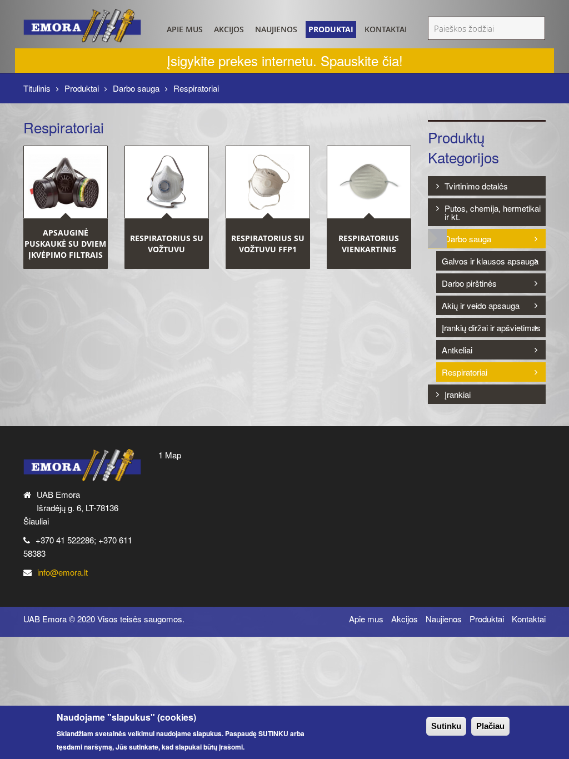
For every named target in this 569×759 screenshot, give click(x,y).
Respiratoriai (464, 372)
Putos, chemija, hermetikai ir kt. (493, 212)
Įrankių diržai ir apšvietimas (491, 327)
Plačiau (490, 726)
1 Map (169, 455)
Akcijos (229, 29)
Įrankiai (458, 394)
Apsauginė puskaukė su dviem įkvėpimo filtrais (65, 243)
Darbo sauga (136, 88)
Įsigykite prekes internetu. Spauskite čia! (285, 60)
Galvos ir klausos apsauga (490, 261)
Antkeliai (457, 350)
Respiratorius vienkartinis (368, 243)
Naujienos (276, 29)
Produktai (330, 29)
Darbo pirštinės (469, 283)
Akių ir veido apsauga (481, 305)
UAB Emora (45, 619)
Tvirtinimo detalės (476, 186)
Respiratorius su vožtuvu (166, 243)
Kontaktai (386, 29)
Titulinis (37, 88)
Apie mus (185, 29)
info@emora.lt (62, 572)
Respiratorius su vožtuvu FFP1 (268, 243)
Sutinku (446, 726)
